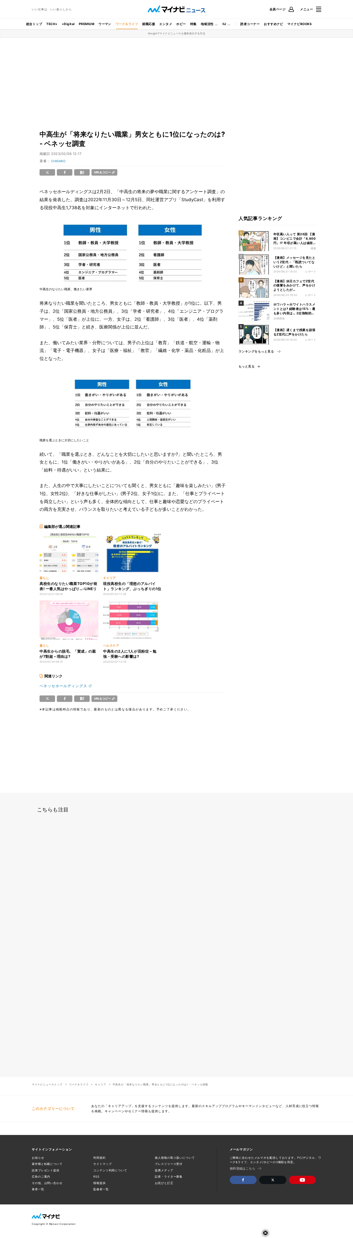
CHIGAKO (58, 161)
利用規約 (99, 1157)
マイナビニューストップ (47, 1084)
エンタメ (165, 24)
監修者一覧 (101, 1189)
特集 (193, 24)
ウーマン (104, 24)
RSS (96, 1176)
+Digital (68, 24)
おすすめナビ (273, 24)
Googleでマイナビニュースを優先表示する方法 (176, 33)
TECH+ (51, 24)
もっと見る (247, 366)
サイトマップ (102, 1164)
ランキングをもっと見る (256, 351)
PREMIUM (86, 24)
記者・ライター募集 (168, 1176)
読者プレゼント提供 (45, 1170)
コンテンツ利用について (110, 1170)
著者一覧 (38, 1189)
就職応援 (148, 24)
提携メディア (164, 1170)
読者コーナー (250, 24)
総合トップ (34, 24)
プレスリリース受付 (168, 1164)
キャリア (100, 1084)
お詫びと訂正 (164, 1183)
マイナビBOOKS (299, 24)
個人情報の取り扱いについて (175, 1157)
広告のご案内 (41, 1176)
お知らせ (38, 1157)
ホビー (181, 24)
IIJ (224, 24)
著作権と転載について (47, 1164)
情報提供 (99, 1183)
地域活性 (207, 24)
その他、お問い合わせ (47, 1183)
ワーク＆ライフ (127, 24)
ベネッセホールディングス (63, 686)
